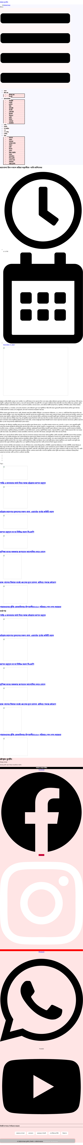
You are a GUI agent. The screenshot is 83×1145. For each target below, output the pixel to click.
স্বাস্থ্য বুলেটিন (12, 163)
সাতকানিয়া (11, 123)
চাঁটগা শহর (6, 92)
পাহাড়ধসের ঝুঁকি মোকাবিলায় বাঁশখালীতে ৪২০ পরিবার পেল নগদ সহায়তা (30, 607)
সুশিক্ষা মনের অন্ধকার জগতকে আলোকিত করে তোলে (22, 552)
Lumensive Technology (50, 1141)
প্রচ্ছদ (5, 90)
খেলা (5, 130)
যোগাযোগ (30, 1133)
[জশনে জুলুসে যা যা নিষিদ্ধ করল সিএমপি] (41, 522)
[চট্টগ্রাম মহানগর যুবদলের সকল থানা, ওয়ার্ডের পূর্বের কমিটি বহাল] (41, 497)
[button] (35, 47)
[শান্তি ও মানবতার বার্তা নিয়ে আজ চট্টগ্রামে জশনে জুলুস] (41, 473)
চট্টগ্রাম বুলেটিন (4, 2)
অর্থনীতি (5, 133)
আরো (5, 135)
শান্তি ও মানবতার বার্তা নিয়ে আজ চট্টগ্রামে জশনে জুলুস (23, 483)
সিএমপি (10, 96)
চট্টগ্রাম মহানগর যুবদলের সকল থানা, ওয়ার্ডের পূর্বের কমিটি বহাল (27, 512)
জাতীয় (5, 125)
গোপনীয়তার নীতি (54, 1133)
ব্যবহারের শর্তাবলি (41, 1133)
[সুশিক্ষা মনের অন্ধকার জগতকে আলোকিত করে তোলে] (41, 542)
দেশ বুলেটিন (6, 132)
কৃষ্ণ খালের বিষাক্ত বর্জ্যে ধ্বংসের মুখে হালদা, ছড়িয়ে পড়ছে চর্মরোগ (28, 582)
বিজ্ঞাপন (65, 1133)
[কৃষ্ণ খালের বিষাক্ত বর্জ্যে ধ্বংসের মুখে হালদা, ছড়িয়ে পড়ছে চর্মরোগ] (41, 567)
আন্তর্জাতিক (6, 128)
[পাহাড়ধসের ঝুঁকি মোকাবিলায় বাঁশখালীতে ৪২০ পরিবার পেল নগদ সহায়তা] (41, 594)
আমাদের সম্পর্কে (20, 1133)
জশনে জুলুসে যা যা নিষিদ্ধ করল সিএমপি (17, 532)
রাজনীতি (5, 126)
